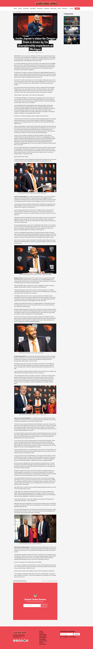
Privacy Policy (72, 636)
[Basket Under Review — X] (14, 641)
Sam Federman (36, 52)
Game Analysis (33, 8)
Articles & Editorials (19, 11)
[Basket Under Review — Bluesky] (19, 641)
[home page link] (46, 3)
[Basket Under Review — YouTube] (24, 641)
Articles (15, 8)
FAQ (61, 636)
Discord (59, 8)
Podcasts (20, 8)
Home (14, 11)
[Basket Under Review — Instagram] (27, 641)
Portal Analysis (40, 8)
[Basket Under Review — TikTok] (22, 641)
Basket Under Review (17, 637)
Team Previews (26, 8)
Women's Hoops (53, 8)
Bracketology (46, 8)
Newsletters (65, 636)
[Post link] (72, 20)
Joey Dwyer (41, 52)
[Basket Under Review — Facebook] (17, 641)
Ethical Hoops (64, 8)
